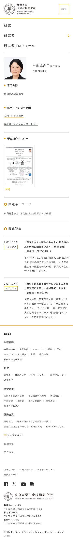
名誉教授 (8, 380)
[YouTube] (23, 484)
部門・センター (38, 375)
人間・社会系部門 (14, 116)
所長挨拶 (23, 349)
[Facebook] (6, 484)
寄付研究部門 (35, 401)
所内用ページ (10, 474)
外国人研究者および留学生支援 (32, 421)
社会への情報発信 (13, 359)
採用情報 (9, 443)
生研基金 (50, 401)
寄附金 (20, 401)
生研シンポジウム (55, 426)
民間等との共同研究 (14, 396)
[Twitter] (14, 484)
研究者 (7, 375)
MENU (64, 9)
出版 (33, 354)
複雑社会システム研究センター (21, 124)
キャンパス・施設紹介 (15, 354)
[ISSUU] (32, 484)
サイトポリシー (45, 469)
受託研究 (54, 396)
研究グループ (57, 375)
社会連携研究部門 (37, 396)
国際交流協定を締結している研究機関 (23, 426)
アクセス (9, 452)
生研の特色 (9, 349)
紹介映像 (43, 354)
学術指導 (8, 401)
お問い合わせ (26, 469)
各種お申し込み (12, 406)
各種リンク (9, 469)
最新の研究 (20, 375)
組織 (50, 349)
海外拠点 (8, 421)
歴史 (59, 349)
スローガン (38, 349)
